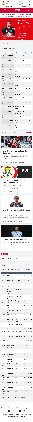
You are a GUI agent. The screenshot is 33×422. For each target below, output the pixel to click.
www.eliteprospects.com (23, 269)
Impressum (28, 407)
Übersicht (28, 132)
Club (15, 53)
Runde (9, 53)
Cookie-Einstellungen (8, 407)
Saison (3, 53)
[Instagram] (12, 411)
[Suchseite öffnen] (29, 10)
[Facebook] (9, 411)
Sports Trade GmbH (21, 416)
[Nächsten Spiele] (31, 3)
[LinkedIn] (24, 411)
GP (22, 53)
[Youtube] (20, 411)
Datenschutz (20, 407)
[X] (16, 411)
